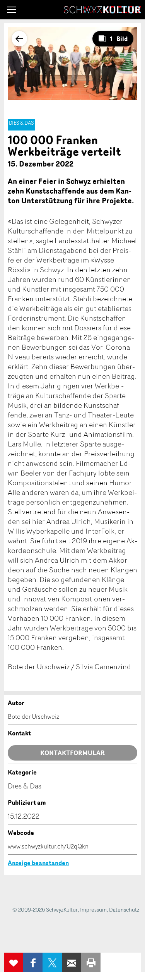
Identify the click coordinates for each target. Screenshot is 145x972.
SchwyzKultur (102, 9)
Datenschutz (124, 909)
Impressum (93, 909)
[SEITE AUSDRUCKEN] (91, 962)
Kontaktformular (72, 752)
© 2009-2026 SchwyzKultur (45, 909)
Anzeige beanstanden (38, 862)
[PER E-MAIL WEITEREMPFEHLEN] (71, 962)
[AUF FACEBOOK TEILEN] (33, 962)
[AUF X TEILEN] (52, 962)
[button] (11, 9)
